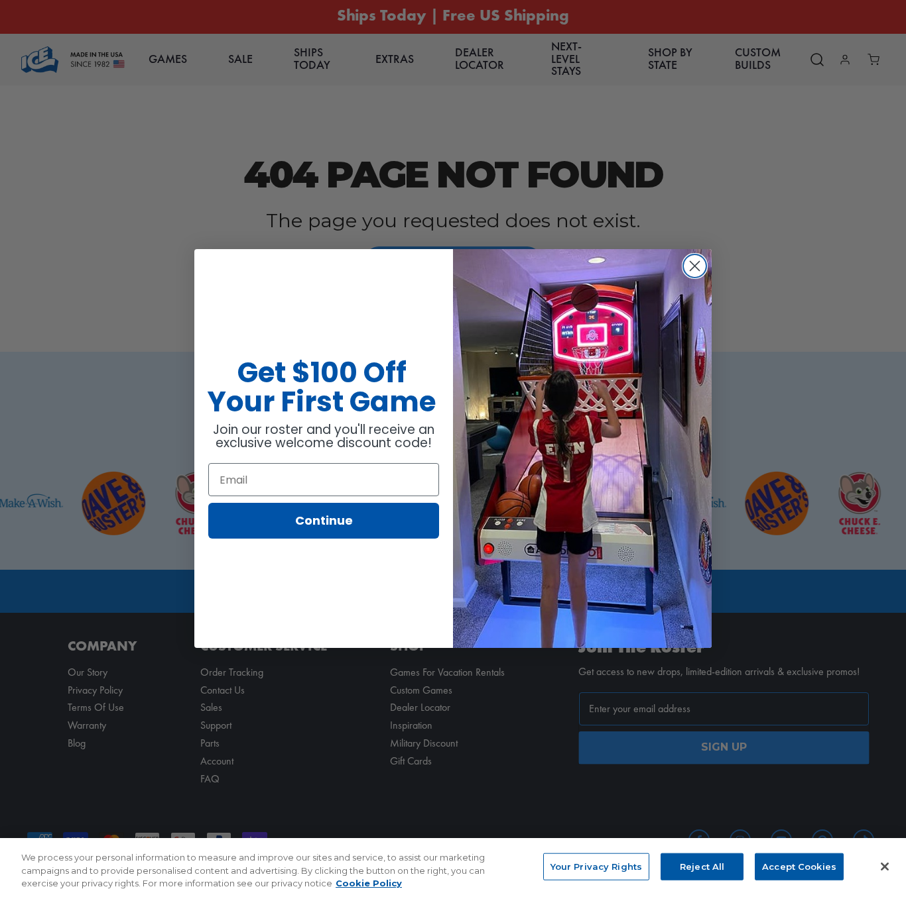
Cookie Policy (369, 883)
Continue (324, 520)
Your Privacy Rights (596, 866)
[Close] (884, 866)
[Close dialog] (694, 266)
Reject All (702, 866)
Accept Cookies (799, 866)
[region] (453, 867)
